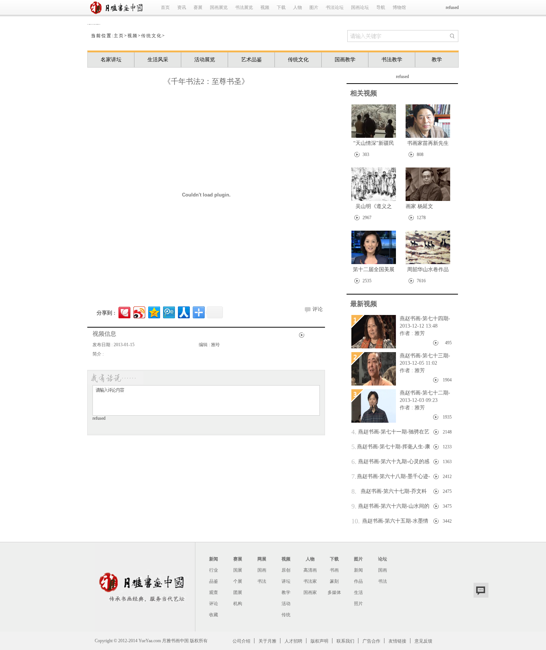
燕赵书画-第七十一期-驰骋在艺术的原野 (390, 433)
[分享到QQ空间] (153, 311)
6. (354, 461)
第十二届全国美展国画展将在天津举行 (373, 271)
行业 (213, 570)
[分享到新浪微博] (139, 311)
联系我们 (345, 640)
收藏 (213, 614)
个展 (237, 581)
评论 (317, 309)
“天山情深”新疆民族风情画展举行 (373, 144)
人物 (297, 7)
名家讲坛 (111, 59)
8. (354, 491)
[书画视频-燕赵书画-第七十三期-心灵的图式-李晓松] (373, 369)
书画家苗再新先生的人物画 (428, 144)
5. (354, 447)
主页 (119, 35)
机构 (237, 603)
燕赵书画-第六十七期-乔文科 (389, 491)
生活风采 (157, 59)
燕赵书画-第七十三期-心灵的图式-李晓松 (423, 356)
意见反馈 (423, 640)
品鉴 (213, 581)
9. (354, 506)
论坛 (382, 559)
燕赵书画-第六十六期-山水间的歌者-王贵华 (390, 507)
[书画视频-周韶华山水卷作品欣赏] (428, 247)
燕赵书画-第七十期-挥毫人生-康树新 (390, 447)
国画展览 (219, 7)
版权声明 (319, 640)
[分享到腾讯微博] (168, 311)
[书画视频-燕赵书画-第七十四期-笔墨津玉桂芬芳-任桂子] (373, 331)
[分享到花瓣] (124, 311)
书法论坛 (335, 7)
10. (355, 521)
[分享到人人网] (183, 311)
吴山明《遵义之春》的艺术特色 (373, 208)
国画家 (310, 592)
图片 (313, 7)
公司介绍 (241, 640)
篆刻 (334, 581)
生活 (358, 592)
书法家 (310, 581)
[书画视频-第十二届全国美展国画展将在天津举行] (373, 247)
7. (354, 476)
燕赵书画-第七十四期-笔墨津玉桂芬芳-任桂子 (423, 319)
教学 (437, 59)
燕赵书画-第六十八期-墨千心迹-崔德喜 (390, 477)
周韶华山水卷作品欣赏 (428, 271)
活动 (286, 603)
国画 (261, 570)
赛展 (198, 7)
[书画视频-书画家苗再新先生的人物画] (428, 121)
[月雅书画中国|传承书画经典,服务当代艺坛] (118, 13)
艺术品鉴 (251, 59)
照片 (358, 603)
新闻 (213, 559)
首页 (165, 7)
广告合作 (371, 640)
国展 (237, 570)
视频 (264, 7)
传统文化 (151, 35)
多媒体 (334, 592)
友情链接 (397, 640)
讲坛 (286, 581)
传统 (286, 614)
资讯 (181, 7)
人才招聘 (293, 640)
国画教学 (345, 59)
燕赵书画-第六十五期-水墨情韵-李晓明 (389, 522)
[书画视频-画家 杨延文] (428, 184)
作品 (358, 581)
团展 (237, 592)
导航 (380, 7)
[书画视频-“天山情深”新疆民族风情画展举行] (373, 121)
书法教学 (391, 59)
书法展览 (244, 7)
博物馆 (399, 7)
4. (354, 432)
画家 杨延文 (419, 206)
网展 (261, 559)
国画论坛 (360, 7)
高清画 (310, 570)
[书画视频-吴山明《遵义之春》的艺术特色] (373, 184)
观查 (213, 592)
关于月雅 (267, 640)
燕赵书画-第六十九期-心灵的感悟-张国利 (390, 462)
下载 (281, 7)
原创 (286, 570)
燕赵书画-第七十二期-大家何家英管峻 (423, 393)
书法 (261, 581)
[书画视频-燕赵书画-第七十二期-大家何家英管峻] (373, 406)
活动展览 (204, 59)
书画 (334, 570)
